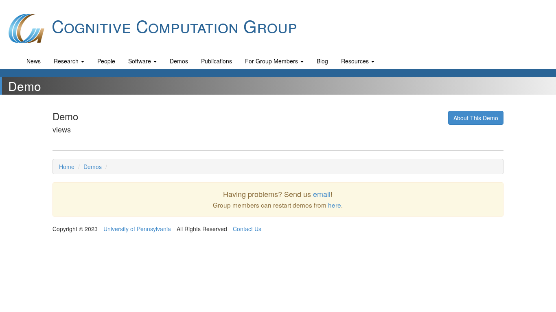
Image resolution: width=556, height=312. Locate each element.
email (322, 193)
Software (140, 61)
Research (67, 61)
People (106, 61)
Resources (355, 61)
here (334, 204)
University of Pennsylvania (137, 229)
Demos (179, 61)
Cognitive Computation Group (172, 25)
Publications (216, 61)
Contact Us (247, 229)
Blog (322, 61)
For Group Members (272, 61)
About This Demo (475, 118)
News (33, 61)
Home (66, 166)
